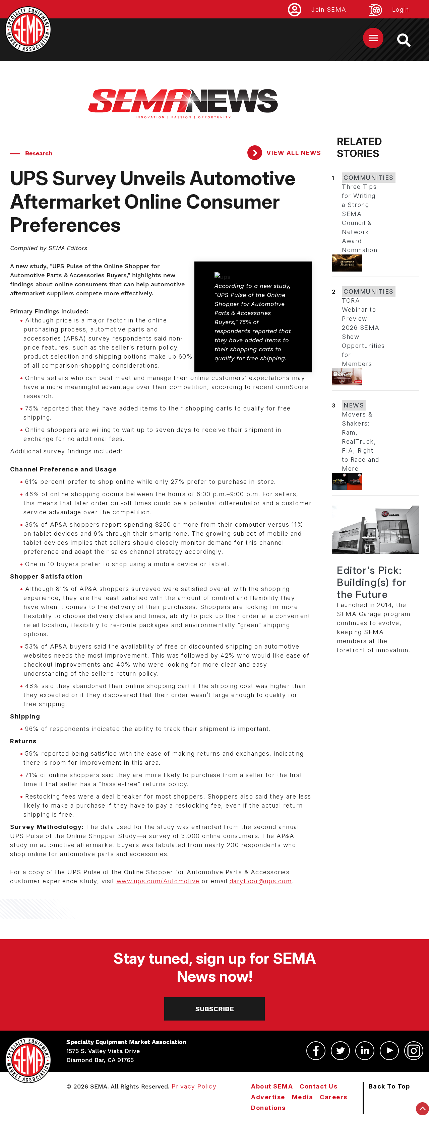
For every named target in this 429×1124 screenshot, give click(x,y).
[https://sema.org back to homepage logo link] (409, 40)
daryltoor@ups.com (261, 881)
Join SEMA (329, 9)
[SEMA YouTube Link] (389, 1050)
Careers (334, 1097)
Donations (268, 1107)
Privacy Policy (194, 1086)
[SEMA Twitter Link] (340, 1050)
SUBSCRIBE (214, 1009)
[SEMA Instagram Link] (413, 1050)
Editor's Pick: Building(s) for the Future (372, 582)
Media (302, 1097)
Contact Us (319, 1086)
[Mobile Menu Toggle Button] (373, 38)
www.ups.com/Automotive (158, 881)
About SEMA (272, 1086)
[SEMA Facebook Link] (315, 1050)
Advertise (268, 1097)
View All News (293, 152)
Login (400, 9)
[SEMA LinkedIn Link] (364, 1050)
